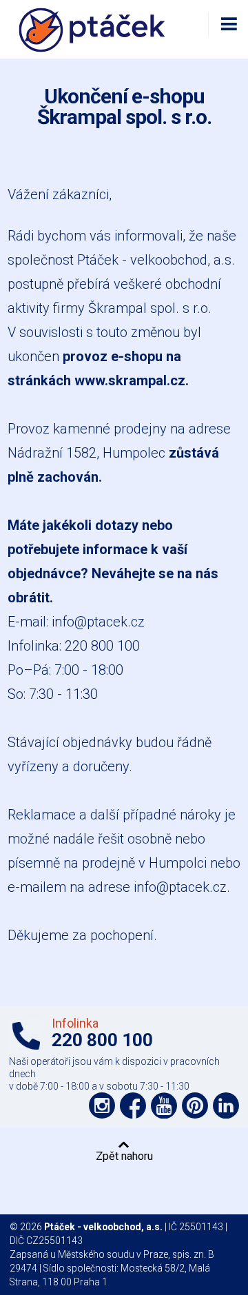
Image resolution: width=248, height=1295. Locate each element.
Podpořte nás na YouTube (164, 1105)
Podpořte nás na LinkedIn (226, 1105)
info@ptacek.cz (98, 621)
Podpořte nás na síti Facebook (133, 1105)
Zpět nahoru (124, 1156)
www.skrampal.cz (129, 380)
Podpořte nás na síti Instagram (102, 1105)
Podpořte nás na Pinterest (195, 1105)
